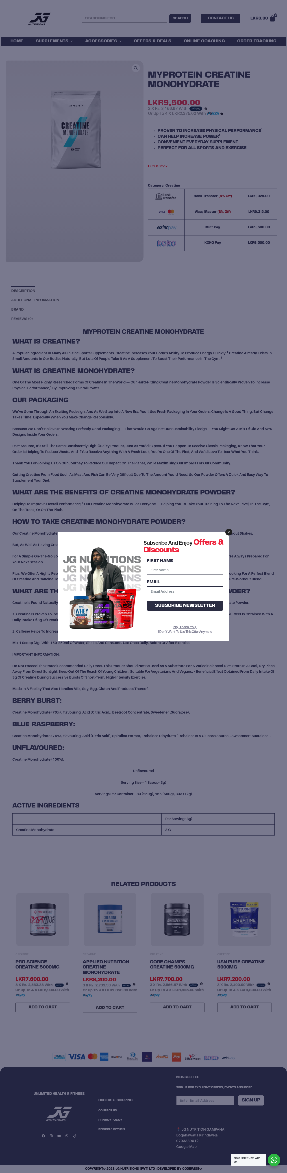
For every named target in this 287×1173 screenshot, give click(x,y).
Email (153, 582)
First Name (160, 561)
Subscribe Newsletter (185, 606)
